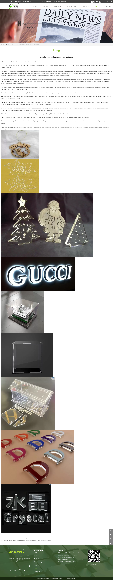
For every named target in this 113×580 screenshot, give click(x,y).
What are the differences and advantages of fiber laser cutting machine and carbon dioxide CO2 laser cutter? (27, 540)
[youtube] (97, 1)
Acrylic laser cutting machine (7, 127)
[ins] (91, 1)
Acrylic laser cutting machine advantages (29, 44)
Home (12, 44)
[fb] (94, 1)
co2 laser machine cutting (21, 61)
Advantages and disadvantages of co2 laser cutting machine (18, 538)
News (17, 44)
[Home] (14, 6)
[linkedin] (100, 1)
